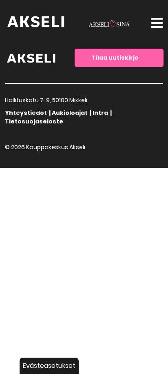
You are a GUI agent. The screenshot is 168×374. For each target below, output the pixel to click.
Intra (100, 113)
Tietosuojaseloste (34, 121)
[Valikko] (157, 24)
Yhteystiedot (26, 113)
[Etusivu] (31, 57)
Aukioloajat (70, 113)
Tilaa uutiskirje (115, 58)
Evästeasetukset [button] (49, 365)
